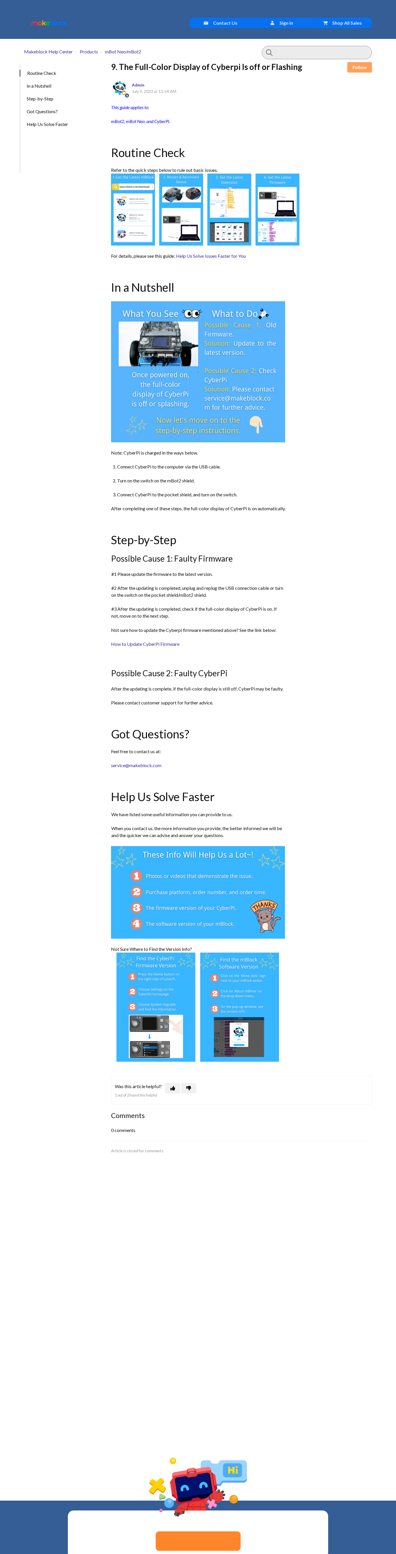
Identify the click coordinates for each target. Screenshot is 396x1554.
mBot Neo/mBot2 (123, 51)
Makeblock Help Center (48, 51)
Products (89, 51)
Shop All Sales (346, 23)
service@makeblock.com (136, 765)
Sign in (286, 23)
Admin (138, 85)
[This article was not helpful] (188, 1088)
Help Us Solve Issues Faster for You (211, 256)
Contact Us (224, 23)
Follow (360, 67)
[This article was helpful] (172, 1088)
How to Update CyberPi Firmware (145, 644)
